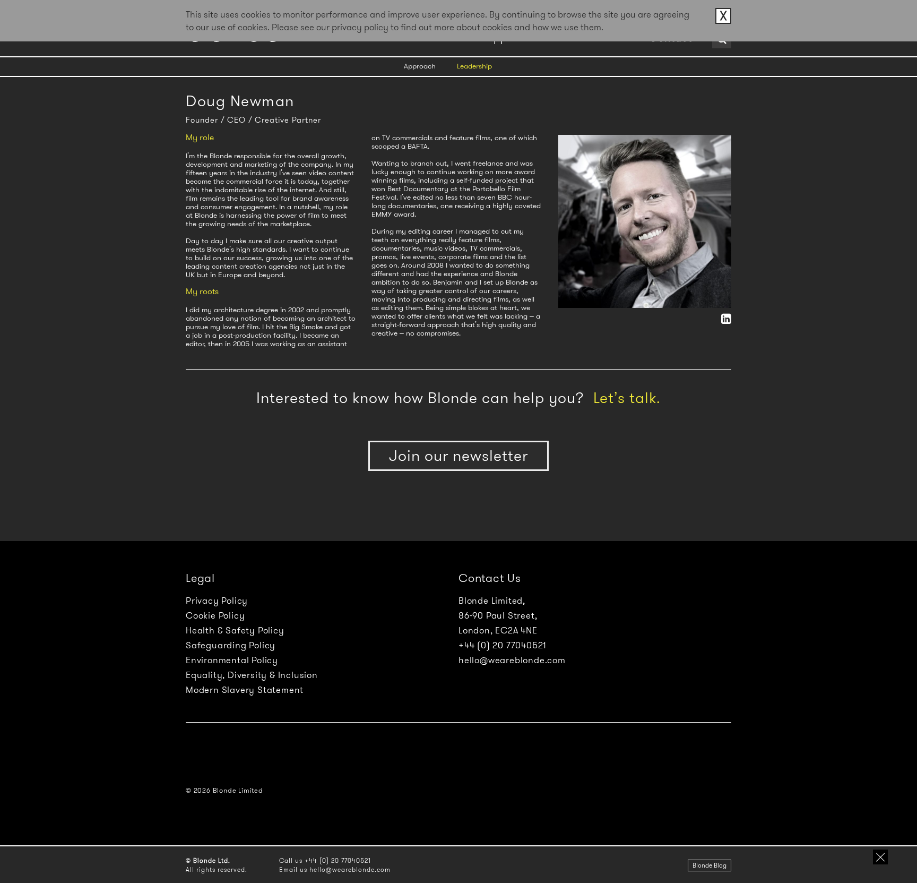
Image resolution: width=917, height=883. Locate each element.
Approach (420, 66)
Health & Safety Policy (235, 630)
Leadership (474, 66)
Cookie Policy (215, 615)
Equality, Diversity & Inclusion (252, 674)
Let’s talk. (627, 398)
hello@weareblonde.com (512, 660)
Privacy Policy (217, 600)
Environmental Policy (232, 660)
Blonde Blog (709, 865)
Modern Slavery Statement (245, 689)
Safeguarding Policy (230, 645)
